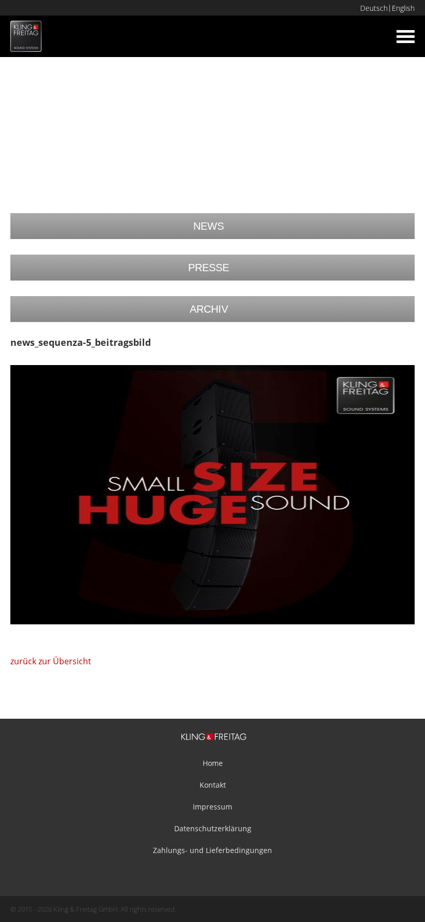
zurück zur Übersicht (50, 661)
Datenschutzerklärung (212, 828)
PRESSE (208, 267)
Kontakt (213, 785)
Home (213, 763)
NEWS (208, 226)
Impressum (212, 807)
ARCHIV (209, 309)
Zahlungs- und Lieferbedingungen (212, 850)
